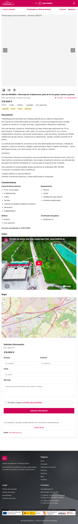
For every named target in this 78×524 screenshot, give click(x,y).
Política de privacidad (33, 403)
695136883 (47, 3)
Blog (42, 476)
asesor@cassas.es (15, 432)
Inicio (42, 461)
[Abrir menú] (74, 3)
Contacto (44, 479)
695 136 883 (45, 492)
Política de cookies (8, 492)
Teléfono (43, 358)
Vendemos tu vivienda (48, 467)
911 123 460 (54, 492)
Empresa (44, 470)
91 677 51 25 (39, 428)
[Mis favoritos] (36, 3)
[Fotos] (4, 90)
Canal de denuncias (9, 498)
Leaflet (64, 337)
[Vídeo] (9, 90)
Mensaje (7, 380)
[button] (39, 50)
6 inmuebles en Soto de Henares (39, 9)
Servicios (44, 473)
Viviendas (44, 464)
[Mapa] (14, 90)
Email (6, 369)
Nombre (7, 358)
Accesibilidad (6, 495)
